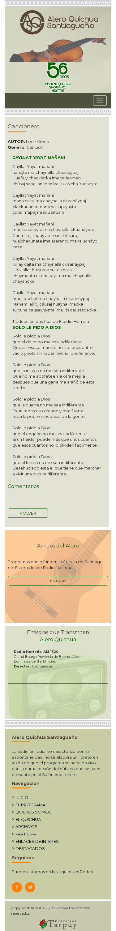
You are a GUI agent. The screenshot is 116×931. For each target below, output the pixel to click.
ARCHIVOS (26, 826)
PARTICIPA (25, 833)
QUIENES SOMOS (33, 811)
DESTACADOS (30, 848)
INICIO (21, 797)
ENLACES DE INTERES (37, 841)
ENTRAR (58, 580)
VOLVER (28, 513)
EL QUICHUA (28, 819)
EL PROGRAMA (30, 804)
